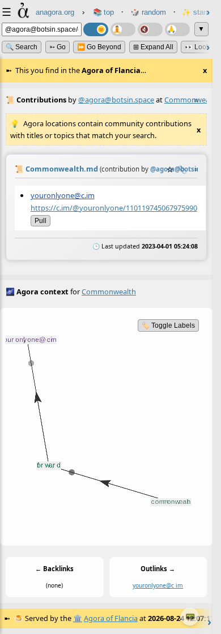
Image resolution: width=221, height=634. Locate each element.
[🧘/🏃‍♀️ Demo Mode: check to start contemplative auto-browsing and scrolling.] (122, 29)
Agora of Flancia (111, 618)
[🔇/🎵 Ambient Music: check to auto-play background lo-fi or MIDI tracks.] (150, 29)
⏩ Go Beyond (99, 47)
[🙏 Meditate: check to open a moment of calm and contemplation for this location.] (177, 29)
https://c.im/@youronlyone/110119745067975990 (114, 208)
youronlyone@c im (158, 585)
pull (40, 220)
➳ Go (57, 47)
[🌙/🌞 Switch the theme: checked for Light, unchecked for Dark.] (95, 29)
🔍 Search (21, 47)
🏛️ (77, 618)
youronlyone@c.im (63, 195)
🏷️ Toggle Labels (168, 325)
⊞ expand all (153, 47)
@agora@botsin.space (116, 100)
